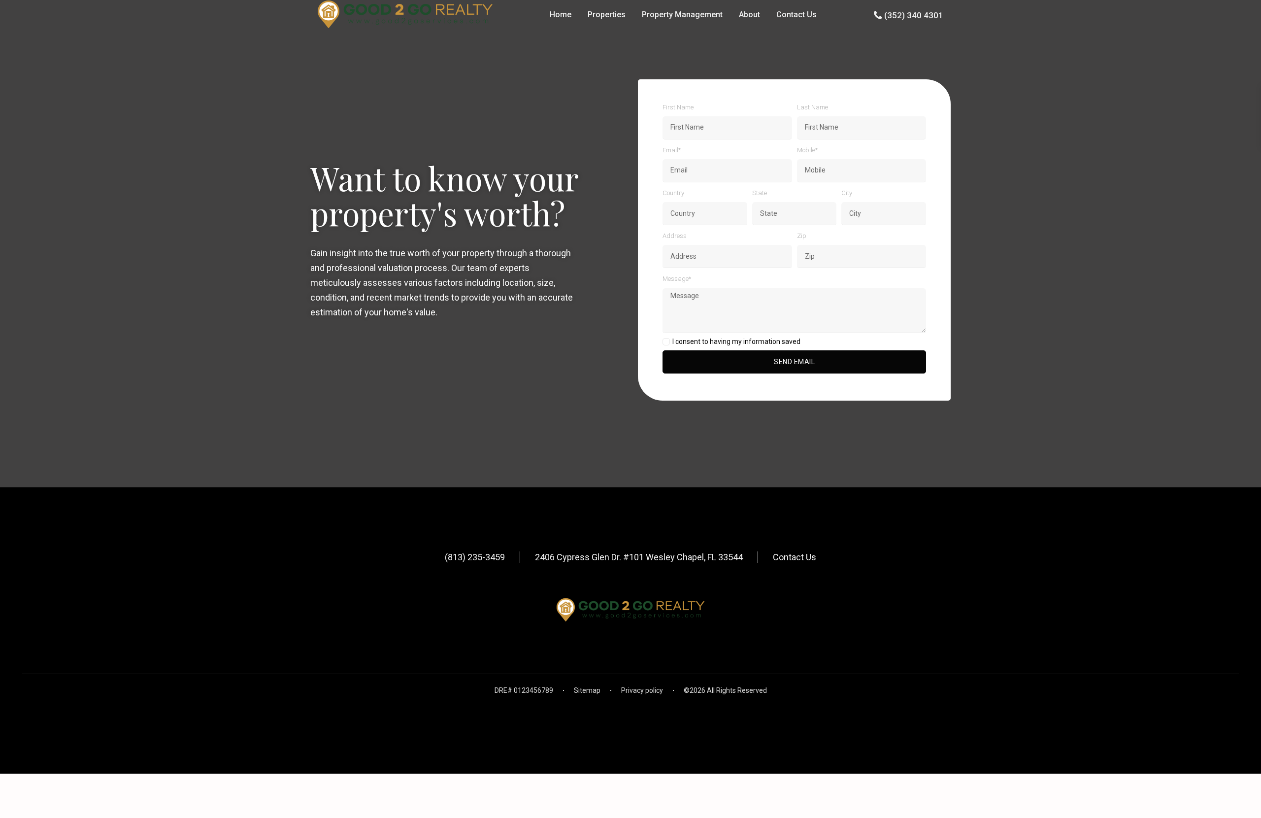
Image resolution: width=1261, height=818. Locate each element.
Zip (801, 235)
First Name (678, 107)
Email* (672, 150)
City (846, 193)
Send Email (794, 362)
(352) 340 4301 (913, 15)
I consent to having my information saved (736, 341)
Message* (677, 278)
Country (673, 193)
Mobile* (807, 150)
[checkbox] (666, 341)
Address (675, 235)
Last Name (812, 107)
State (759, 193)
